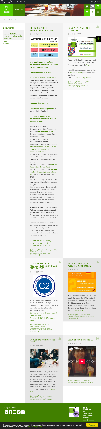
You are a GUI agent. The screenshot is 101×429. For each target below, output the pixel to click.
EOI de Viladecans (6, 9)
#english (50, 250)
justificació (6, 37)
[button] (98, 39)
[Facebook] (11, 413)
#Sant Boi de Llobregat (45, 330)
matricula (16, 36)
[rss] (23, 413)
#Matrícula (19, 9)
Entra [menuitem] (98, 1)
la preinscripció (76, 72)
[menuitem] (8, 1)
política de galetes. (35, 427)
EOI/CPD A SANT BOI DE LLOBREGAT (80, 29)
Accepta (92, 425)
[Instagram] (19, 413)
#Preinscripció (34, 255)
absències (6, 32)
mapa (84, 420)
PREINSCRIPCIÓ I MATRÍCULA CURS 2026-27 (43, 29)
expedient (6, 34)
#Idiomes (42, 252)
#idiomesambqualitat (36, 253)
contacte (91, 420)
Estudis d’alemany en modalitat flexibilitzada (79, 264)
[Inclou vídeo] (97, 338)
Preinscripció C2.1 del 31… (40, 318)
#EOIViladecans (34, 252)
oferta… (78, 78)
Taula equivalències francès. (40, 246)
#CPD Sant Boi (81, 82)
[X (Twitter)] (6, 413)
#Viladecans (33, 331)
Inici (4, 19)
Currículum (19, 32)
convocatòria (12, 32)
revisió (10, 38)
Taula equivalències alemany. (40, 241)
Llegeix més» (86, 78)
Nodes (5, 41)
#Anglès (41, 250)
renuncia (6, 38)
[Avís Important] (97, 26)
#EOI (54, 250)
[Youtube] (15, 413)
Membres (6, 44)
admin (34, 34)
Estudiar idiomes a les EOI (81, 339)
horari (12, 33)
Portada (34, 250)
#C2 (46, 250)
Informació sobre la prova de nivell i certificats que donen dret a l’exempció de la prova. (43, 149)
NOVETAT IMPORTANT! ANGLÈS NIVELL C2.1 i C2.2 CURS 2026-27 (43, 266)
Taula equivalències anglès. (40, 243)
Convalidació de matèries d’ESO (42, 341)
